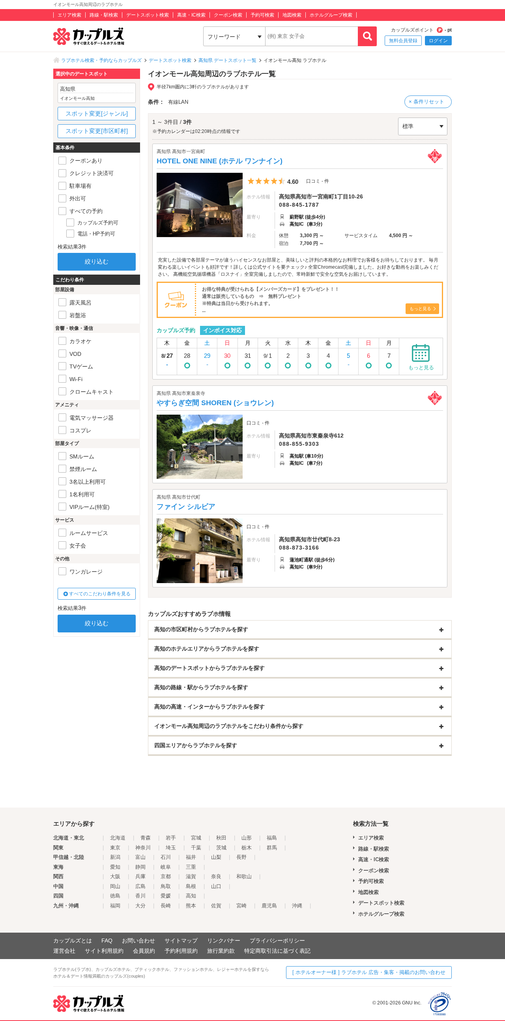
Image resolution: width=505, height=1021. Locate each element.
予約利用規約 (181, 951)
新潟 (115, 857)
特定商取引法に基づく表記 (277, 951)
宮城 (196, 838)
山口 (216, 886)
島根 (191, 886)
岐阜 (166, 867)
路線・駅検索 (104, 15)
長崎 (166, 906)
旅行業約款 (221, 951)
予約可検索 (262, 15)
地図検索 (291, 15)
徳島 (115, 896)
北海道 (117, 838)
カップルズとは (72, 940)
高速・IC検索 (191, 15)
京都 (166, 876)
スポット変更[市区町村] (96, 130)
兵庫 (140, 876)
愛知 (115, 867)
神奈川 (143, 848)
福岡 (115, 906)
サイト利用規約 (104, 951)
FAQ (106, 940)
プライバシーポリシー (277, 940)
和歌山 (244, 876)
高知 (191, 896)
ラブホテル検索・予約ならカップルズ (101, 60)
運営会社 (64, 951)
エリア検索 (69, 15)
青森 (145, 838)
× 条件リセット (426, 102)
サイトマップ (181, 940)
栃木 (246, 848)
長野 (241, 857)
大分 (140, 906)
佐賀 (216, 906)
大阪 (115, 876)
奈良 (216, 876)
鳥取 (166, 886)
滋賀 (191, 876)
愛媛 (166, 896)
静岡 (140, 867)
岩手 (171, 838)
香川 (140, 896)
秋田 (221, 838)
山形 (246, 838)
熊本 (191, 906)
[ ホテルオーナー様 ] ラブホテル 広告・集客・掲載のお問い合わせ (368, 972)
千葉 (196, 848)
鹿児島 (269, 906)
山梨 (216, 857)
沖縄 (297, 906)
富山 (140, 857)
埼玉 (171, 848)
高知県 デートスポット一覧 (227, 60)
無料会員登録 (403, 40)
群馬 (272, 848)
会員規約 (144, 951)
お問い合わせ (138, 940)
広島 (140, 886)
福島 (272, 838)
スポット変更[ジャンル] (96, 113)
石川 (166, 857)
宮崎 (241, 906)
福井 (191, 857)
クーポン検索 (228, 15)
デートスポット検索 (147, 15)
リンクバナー (223, 940)
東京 (115, 848)
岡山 (115, 886)
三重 (191, 867)
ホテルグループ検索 (331, 15)
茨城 (221, 848)
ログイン (438, 40)
